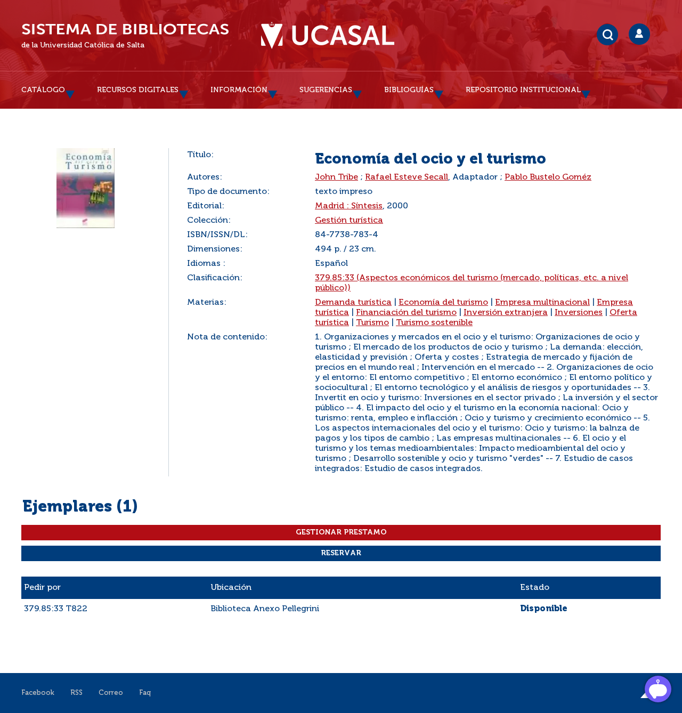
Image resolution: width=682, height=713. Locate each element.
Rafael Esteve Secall (406, 177)
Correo (111, 693)
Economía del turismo (443, 302)
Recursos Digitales (137, 90)
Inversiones (579, 313)
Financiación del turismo (406, 313)
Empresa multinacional (542, 302)
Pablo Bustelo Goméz (548, 177)
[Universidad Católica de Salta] (327, 35)
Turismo (372, 323)
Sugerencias (325, 90)
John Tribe (336, 177)
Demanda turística (353, 302)
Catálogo (43, 90)
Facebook (37, 693)
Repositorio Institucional (523, 90)
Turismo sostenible (434, 323)
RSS (76, 693)
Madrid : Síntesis (349, 206)
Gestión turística (349, 220)
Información (238, 90)
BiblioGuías (409, 90)
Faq (145, 693)
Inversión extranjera (506, 313)
